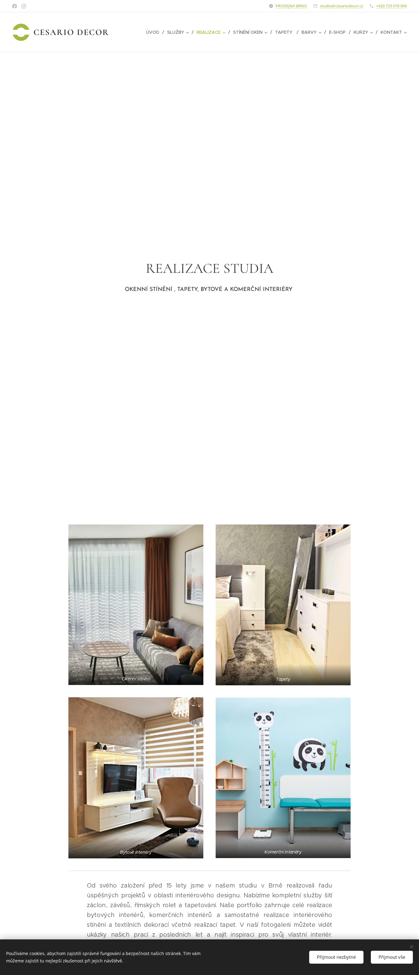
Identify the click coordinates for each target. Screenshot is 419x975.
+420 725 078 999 (391, 6)
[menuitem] (154, 32)
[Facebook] (14, 6)
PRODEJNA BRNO (291, 6)
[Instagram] (24, 6)
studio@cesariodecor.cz (341, 6)
